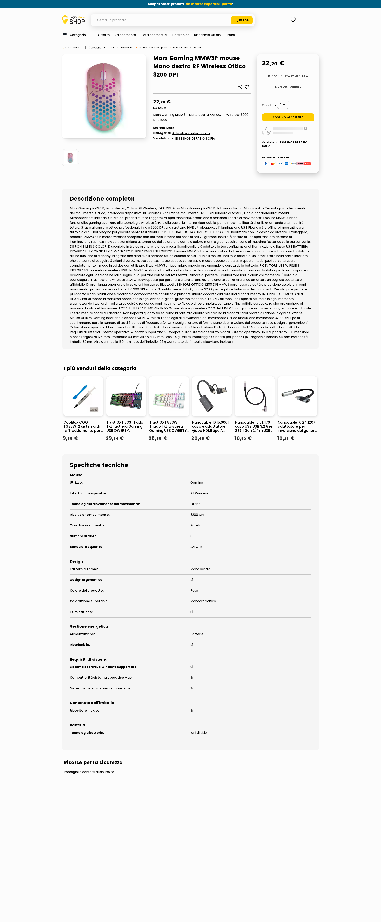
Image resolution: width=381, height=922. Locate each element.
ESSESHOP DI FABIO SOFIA (195, 138)
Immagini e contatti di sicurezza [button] (89, 772)
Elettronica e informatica (119, 47)
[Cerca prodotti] (242, 20)
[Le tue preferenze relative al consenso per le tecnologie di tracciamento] (374, 915)
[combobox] (173, 20)
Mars (170, 128)
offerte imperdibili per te (211, 4)
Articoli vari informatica (186, 47)
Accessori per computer (153, 47)
